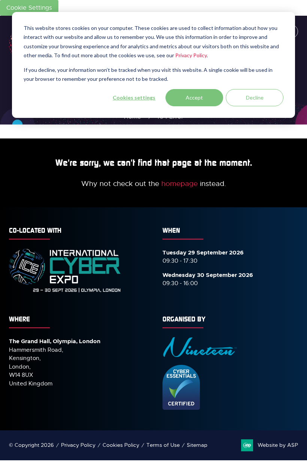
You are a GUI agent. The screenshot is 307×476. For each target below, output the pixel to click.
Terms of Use (163, 445)
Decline (255, 97)
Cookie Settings (29, 8)
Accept (194, 97)
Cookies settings (134, 97)
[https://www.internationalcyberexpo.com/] (65, 292)
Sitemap (197, 445)
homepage (179, 183)
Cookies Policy (121, 445)
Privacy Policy (191, 55)
